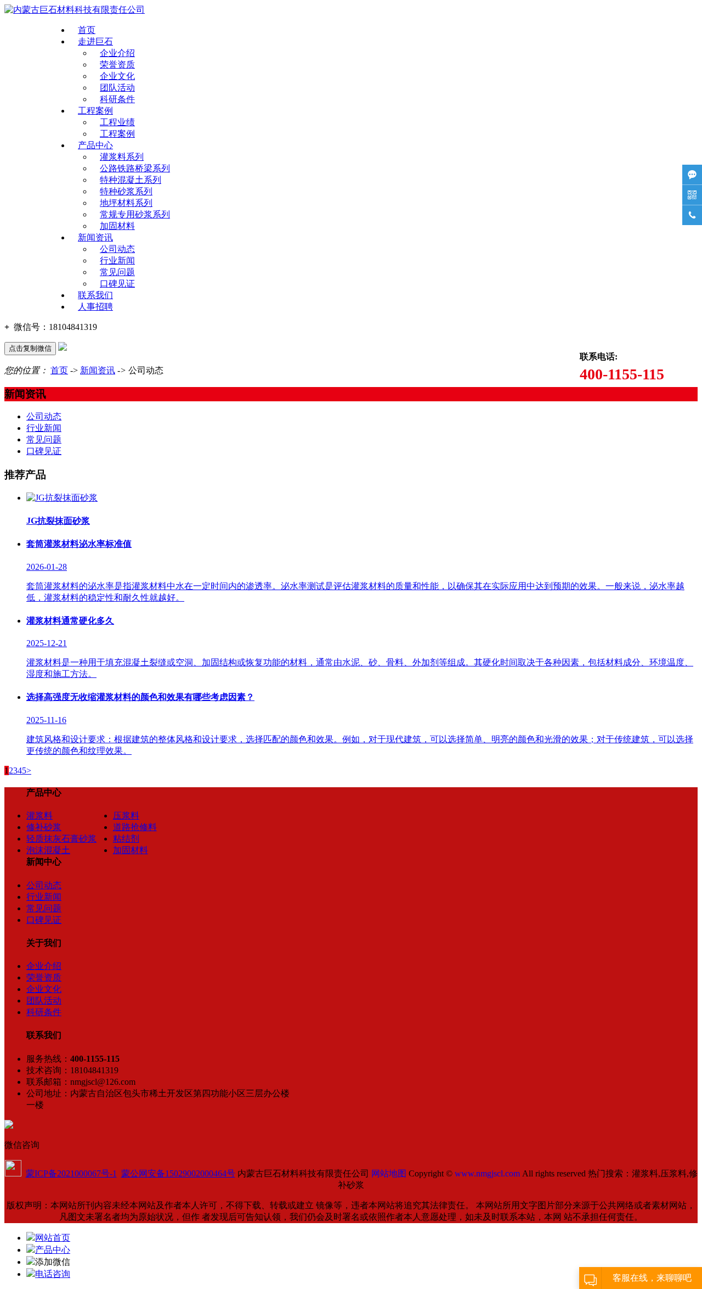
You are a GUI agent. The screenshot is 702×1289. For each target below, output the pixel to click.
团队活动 (117, 87)
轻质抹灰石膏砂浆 (61, 838)
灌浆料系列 (122, 156)
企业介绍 (117, 53)
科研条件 (117, 99)
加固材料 (117, 226)
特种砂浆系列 (126, 191)
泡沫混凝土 (48, 850)
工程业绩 (117, 122)
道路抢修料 (135, 827)
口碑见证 (117, 283)
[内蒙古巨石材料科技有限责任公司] (74, 9)
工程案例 (95, 110)
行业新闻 (117, 260)
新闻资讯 (95, 237)
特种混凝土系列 (130, 179)
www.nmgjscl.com (487, 1173)
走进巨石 (95, 41)
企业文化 (117, 76)
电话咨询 (52, 1274)
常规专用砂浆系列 (135, 214)
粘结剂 (126, 838)
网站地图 (388, 1173)
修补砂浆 (43, 827)
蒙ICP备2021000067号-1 (71, 1173)
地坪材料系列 (126, 203)
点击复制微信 (30, 348)
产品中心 (95, 145)
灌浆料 (39, 815)
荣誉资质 (117, 64)
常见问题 (117, 272)
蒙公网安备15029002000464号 (178, 1173)
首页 (86, 30)
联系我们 (95, 295)
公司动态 (117, 249)
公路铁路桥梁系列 (135, 168)
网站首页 (52, 1237)
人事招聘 (95, 306)
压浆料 (126, 815)
